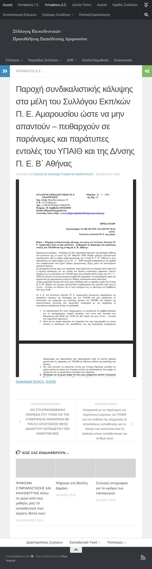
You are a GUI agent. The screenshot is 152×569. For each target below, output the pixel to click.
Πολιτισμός (115, 542)
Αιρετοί (102, 5)
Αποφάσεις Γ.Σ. (28, 5)
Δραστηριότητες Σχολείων (44, 542)
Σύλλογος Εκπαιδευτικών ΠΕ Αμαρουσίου (63, 174)
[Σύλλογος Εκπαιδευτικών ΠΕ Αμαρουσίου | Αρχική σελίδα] (50, 32)
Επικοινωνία (123, 60)
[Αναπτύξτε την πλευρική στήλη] (5, 71)
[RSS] (143, 557)
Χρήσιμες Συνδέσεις (56, 14)
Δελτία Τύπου (81, 5)
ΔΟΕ (70, 60)
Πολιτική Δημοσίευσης (94, 14)
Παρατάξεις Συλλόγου (43, 60)
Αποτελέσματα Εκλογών (20, 14)
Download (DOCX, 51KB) (36, 382)
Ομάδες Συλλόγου (125, 5)
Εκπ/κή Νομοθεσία (95, 60)
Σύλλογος (12, 60)
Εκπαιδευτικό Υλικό (83, 542)
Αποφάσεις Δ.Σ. (56, 5)
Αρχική (7, 5)
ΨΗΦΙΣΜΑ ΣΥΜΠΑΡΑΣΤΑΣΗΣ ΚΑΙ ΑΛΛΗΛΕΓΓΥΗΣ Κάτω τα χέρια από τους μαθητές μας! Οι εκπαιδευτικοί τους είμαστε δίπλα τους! (33, 498)
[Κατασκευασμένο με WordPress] (32, 556)
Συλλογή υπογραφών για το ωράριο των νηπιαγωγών (112, 488)
